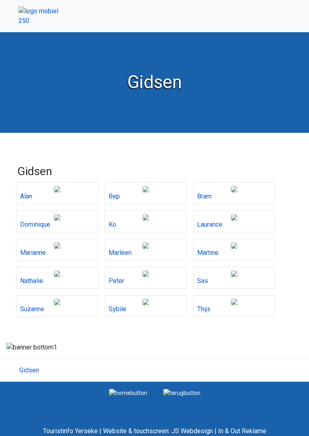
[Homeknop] (128, 392)
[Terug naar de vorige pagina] (181, 392)
